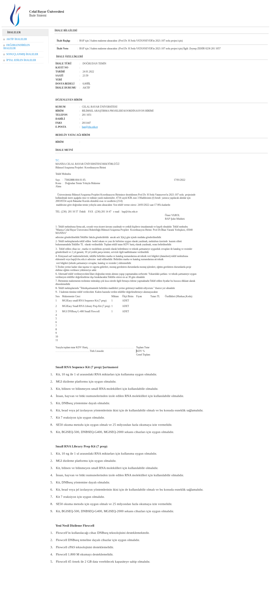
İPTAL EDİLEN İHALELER (21, 60)
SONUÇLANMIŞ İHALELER (22, 54)
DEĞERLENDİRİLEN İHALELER (16, 47)
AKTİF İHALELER (16, 39)
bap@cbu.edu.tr (90, 126)
